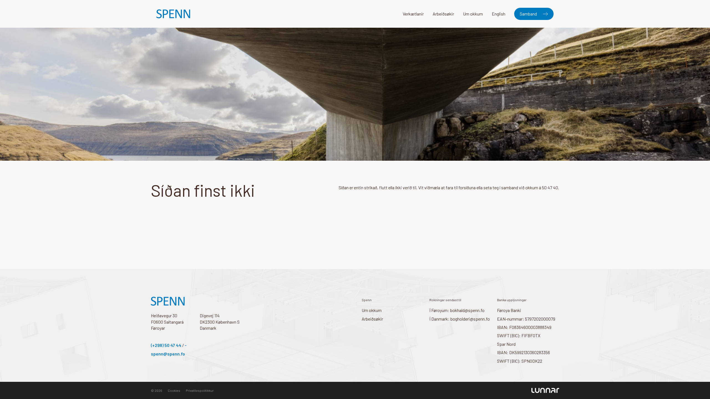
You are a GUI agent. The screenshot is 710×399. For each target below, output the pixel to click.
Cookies (174, 390)
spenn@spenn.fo (168, 353)
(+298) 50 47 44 (166, 345)
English (498, 13)
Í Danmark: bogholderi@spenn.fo (459, 318)
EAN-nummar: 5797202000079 (526, 318)
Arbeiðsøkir (443, 13)
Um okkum (473, 13)
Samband (528, 13)
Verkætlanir (413, 13)
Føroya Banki (509, 310)
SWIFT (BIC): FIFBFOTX (518, 335)
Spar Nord (506, 344)
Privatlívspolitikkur (200, 390)
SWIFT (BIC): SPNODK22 (519, 361)
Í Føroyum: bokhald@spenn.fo (457, 310)
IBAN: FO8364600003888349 (524, 327)
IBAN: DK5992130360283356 (523, 352)
